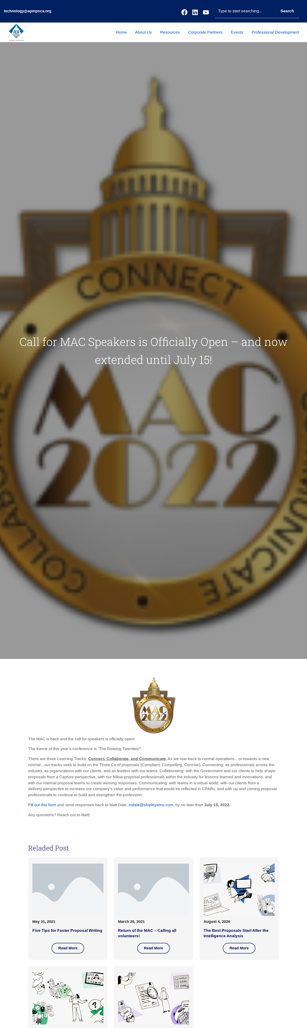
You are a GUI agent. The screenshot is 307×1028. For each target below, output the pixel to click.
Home (121, 32)
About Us (143, 32)
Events (237, 32)
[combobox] (245, 11)
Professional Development (275, 32)
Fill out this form (42, 805)
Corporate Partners (205, 32)
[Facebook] (184, 12)
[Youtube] (206, 12)
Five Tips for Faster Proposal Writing (67, 930)
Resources (170, 32)
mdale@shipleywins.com (151, 805)
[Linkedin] (195, 12)
